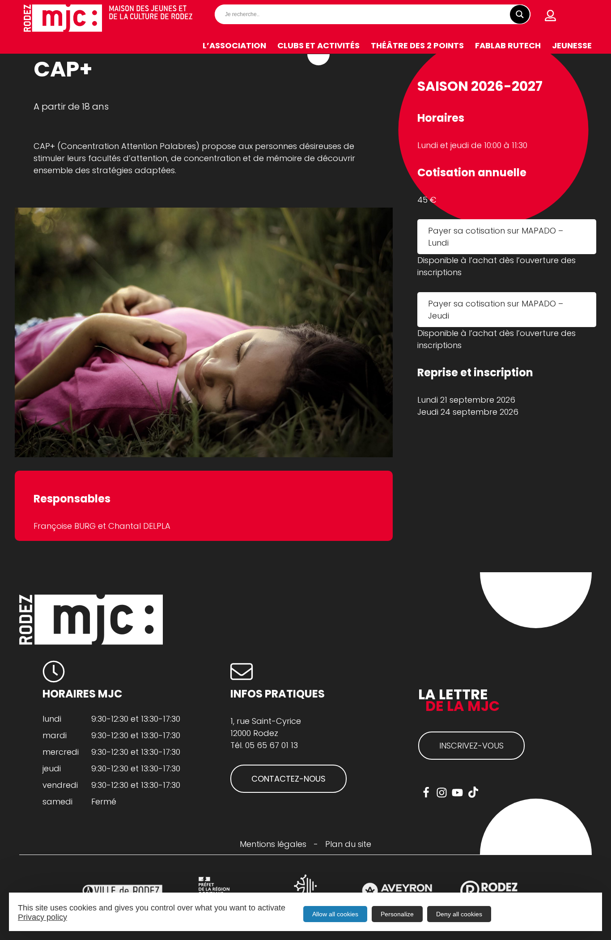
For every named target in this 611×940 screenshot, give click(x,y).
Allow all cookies (335, 914)
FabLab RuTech (508, 45)
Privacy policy (42, 917)
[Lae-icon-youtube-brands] (457, 792)
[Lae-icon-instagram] (442, 792)
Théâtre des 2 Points (417, 45)
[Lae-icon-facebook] (426, 792)
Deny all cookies (459, 914)
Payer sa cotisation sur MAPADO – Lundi (495, 236)
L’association (234, 45)
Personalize (397, 914)
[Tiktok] (473, 792)
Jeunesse (572, 45)
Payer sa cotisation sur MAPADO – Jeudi (495, 309)
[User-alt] (550, 15)
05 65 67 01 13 (271, 745)
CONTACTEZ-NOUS (288, 778)
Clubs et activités (318, 45)
